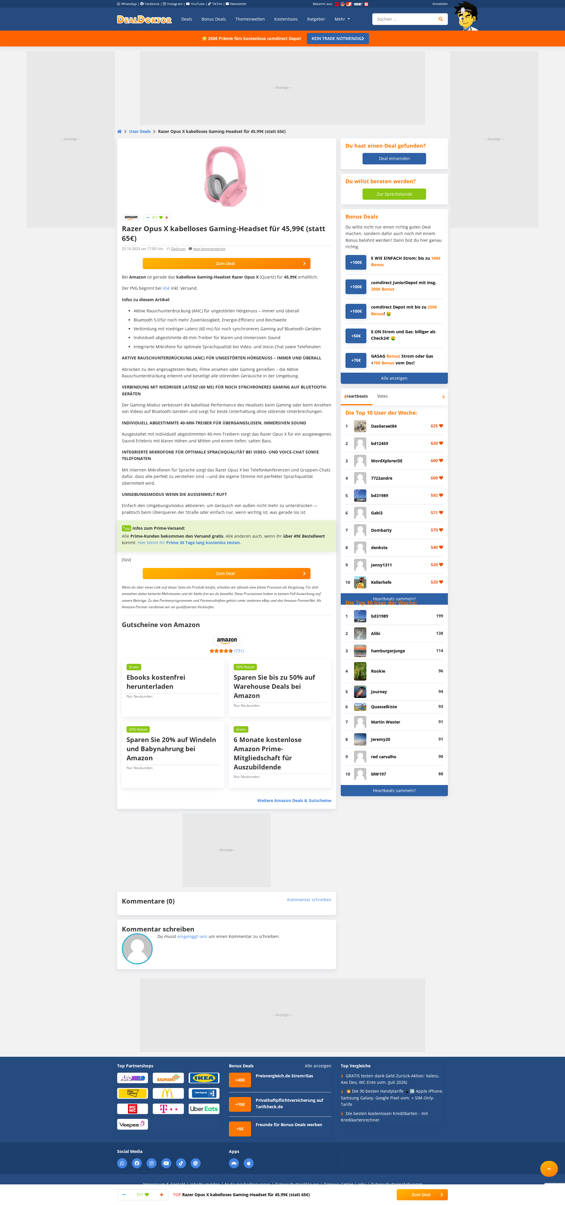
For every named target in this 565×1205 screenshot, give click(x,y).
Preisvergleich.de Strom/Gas (284, 1076)
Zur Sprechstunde (394, 194)
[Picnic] (133, 1108)
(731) (239, 651)
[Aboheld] (133, 1077)
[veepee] (133, 1123)
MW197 (378, 774)
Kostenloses (286, 19)
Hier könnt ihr (189, 542)
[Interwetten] (133, 1093)
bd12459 (379, 443)
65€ (166, 288)
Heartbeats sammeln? (394, 598)
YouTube (198, 3)
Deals (186, 19)
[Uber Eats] (204, 1108)
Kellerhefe (381, 582)
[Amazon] (131, 217)
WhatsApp (129, 3)
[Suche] (441, 19)
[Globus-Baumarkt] (168, 1077)
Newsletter (238, 3)
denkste (379, 547)
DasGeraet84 (384, 426)
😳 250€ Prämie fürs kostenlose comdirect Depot (251, 38)
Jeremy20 (380, 739)
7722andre (381, 478)
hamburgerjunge (388, 651)
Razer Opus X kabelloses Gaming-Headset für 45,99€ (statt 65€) (241, 1194)
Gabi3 (377, 513)
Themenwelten (250, 19)
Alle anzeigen (394, 378)
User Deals (140, 131)
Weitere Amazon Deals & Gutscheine (294, 800)
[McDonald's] (168, 1093)
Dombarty (381, 530)
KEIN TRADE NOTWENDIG (337, 38)
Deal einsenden (394, 158)
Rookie (378, 671)
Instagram (174, 3)
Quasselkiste (384, 706)
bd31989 (379, 495)
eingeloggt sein (192, 936)
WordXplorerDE (387, 461)
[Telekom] (168, 1108)
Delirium (178, 248)
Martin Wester (385, 722)
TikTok (217, 3)
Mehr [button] (340, 19)
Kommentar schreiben (309, 899)
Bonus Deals (214, 19)
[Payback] (204, 1093)
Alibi (375, 633)
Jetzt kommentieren (209, 248)
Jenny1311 (381, 565)
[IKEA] (204, 1077)
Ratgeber (316, 19)
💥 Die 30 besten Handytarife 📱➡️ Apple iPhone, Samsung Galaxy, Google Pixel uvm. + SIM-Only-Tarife (392, 1097)
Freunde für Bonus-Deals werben (289, 1124)
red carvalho (383, 756)
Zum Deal (225, 263)
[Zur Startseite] (468, 16)
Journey (379, 691)
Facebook (152, 3)
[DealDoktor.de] (144, 19)
